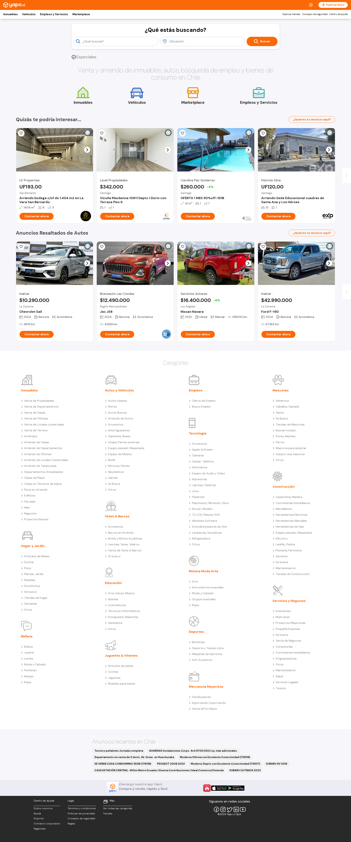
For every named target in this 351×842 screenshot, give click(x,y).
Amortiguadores (119, 430)
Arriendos (30, 436)
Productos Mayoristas (290, 623)
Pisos (27, 568)
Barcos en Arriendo (121, 533)
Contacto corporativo (47, 823)
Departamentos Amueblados (43, 472)
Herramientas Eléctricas (291, 515)
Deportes (196, 632)
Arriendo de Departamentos (43, 448)
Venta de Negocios (288, 641)
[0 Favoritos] (263, 246)
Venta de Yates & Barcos (124, 550)
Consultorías (284, 647)
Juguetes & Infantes (121, 655)
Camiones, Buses (119, 436)
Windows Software (204, 521)
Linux (195, 491)
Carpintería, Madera (289, 497)
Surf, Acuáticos (202, 660)
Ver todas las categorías (117, 808)
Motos (112, 406)
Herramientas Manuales (291, 521)
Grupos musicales (204, 599)
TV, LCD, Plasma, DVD (206, 515)
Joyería (29, 652)
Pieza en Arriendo (36, 490)
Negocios (30, 513)
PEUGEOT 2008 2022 (171, 763)
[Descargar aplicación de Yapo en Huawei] (207, 788)
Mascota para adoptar (291, 448)
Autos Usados (117, 401)
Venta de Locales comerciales (44, 424)
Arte (195, 581)
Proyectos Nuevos (36, 519)
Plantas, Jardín (34, 574)
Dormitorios (32, 586)
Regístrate (40, 828)
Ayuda (37, 813)
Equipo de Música (120, 454)
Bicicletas (198, 642)
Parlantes (198, 497)
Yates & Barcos (117, 516)
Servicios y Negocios (289, 601)
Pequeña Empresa (288, 629)
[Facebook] (216, 809)
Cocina (28, 562)
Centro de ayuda (338, 14)
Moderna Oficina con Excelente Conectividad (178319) (215, 757)
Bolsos (28, 647)
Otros (28, 610)
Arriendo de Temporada (40, 466)
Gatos (280, 413)
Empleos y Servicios (54, 14)
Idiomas (113, 599)
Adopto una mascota (290, 454)
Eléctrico (282, 538)
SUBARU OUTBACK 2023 (245, 770)
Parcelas (29, 501)
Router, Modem (202, 509)
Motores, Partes (119, 466)
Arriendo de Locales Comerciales (46, 460)
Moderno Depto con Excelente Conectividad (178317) (225, 763)
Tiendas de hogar (36, 598)
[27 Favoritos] (102, 133)
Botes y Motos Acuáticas (125, 538)
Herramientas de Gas (290, 527)
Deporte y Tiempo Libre (208, 648)
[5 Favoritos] (263, 133)
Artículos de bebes (120, 666)
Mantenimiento (286, 568)
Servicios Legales (287, 682)
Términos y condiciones (82, 808)
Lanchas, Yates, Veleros (123, 544)
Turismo (281, 688)
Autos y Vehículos (119, 390)
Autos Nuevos (117, 413)
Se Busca (114, 484)
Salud (279, 676)
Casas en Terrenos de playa (42, 484)
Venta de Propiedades (39, 401)
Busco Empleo (201, 406)
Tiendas (107, 813)
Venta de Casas (34, 413)
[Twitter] (229, 809)
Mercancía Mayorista (206, 686)
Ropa (27, 682)
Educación (113, 583)
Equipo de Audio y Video (208, 473)
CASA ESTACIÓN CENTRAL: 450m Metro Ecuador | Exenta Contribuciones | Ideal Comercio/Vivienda (159, 770)
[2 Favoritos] (21, 133)
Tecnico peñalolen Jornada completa (119, 750)
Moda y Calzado (35, 664)
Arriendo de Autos (120, 418)
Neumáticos (116, 472)
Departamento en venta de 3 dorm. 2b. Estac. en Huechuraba (134, 757)
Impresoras (199, 479)
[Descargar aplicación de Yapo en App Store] (219, 788)
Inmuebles (10, 14)
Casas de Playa (34, 478)
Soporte (39, 818)
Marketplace (81, 14)
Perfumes (30, 670)
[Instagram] (223, 809)
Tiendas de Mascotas (290, 424)
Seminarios (115, 623)
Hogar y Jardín (33, 546)
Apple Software (202, 449)
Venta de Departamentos (41, 406)
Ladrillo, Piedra (285, 544)
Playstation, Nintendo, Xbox (210, 503)
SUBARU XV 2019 (276, 763)
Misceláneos (284, 509)
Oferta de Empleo (204, 401)
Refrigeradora (201, 538)
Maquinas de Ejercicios (207, 654)
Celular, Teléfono (203, 461)
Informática (199, 467)
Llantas (113, 478)
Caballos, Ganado (287, 406)
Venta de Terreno (36, 430)
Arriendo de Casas (36, 442)
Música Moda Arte (203, 571)
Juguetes (114, 678)
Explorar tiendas (291, 14)
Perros (280, 442)
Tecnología (197, 433)
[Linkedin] (236, 809)
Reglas (71, 823)
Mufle (111, 460)
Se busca (30, 592)
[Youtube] (242, 809)
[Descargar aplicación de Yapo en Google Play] (236, 788)
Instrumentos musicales (208, 587)
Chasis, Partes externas (123, 442)
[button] (87, 150)
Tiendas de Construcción (293, 574)
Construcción (284, 486)
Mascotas (281, 390)
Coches (113, 672)
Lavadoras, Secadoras (207, 533)
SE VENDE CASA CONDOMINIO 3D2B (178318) (123, 763)
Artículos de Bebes (36, 556)
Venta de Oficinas (36, 418)
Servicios (282, 556)
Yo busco (114, 556)
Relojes (28, 676)
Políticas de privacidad (81, 813)
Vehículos (28, 14)
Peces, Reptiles (286, 436)
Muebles (29, 580)
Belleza (27, 636)
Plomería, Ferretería (288, 550)
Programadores (286, 658)
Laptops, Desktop (204, 485)
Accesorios (115, 424)
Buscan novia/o (286, 430)
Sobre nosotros (43, 808)
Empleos (196, 390)
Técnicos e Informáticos (124, 611)
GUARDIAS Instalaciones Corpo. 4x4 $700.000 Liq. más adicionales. (193, 750)
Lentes (28, 658)
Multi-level (282, 617)
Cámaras (198, 455)
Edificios (29, 495)
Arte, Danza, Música (121, 593)
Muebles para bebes (121, 684)
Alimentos (282, 401)
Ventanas (30, 604)
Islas (27, 507)
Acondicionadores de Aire (209, 527)
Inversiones (283, 611)
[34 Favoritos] (182, 133)
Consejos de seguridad (315, 14)
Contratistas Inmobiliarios (293, 503)
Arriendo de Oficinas (38, 454)
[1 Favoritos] (21, 246)
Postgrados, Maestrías (123, 617)
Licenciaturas (117, 605)
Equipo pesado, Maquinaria (126, 448)
